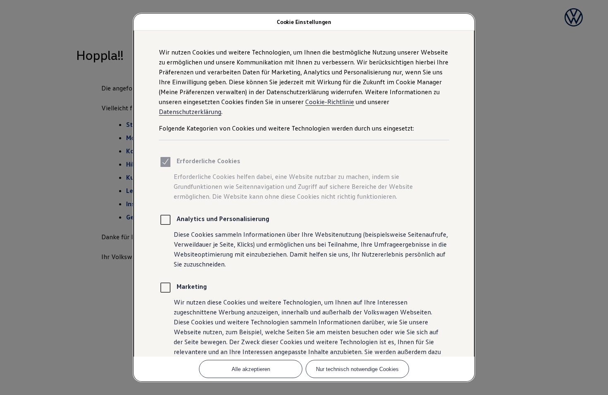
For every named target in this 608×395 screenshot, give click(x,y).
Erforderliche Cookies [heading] (208, 161)
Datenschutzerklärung (190, 111)
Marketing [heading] (192, 286)
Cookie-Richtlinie (329, 102)
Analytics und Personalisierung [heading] (223, 218)
